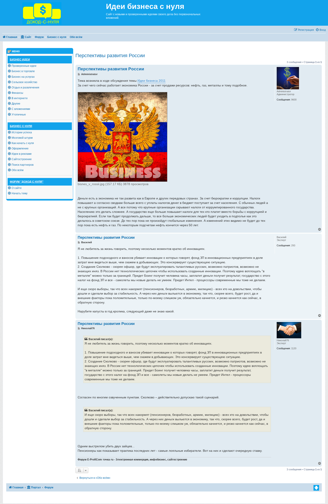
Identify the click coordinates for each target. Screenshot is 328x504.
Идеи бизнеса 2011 (151, 80)
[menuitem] (321, 30)
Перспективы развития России (110, 55)
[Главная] (53, 13)
